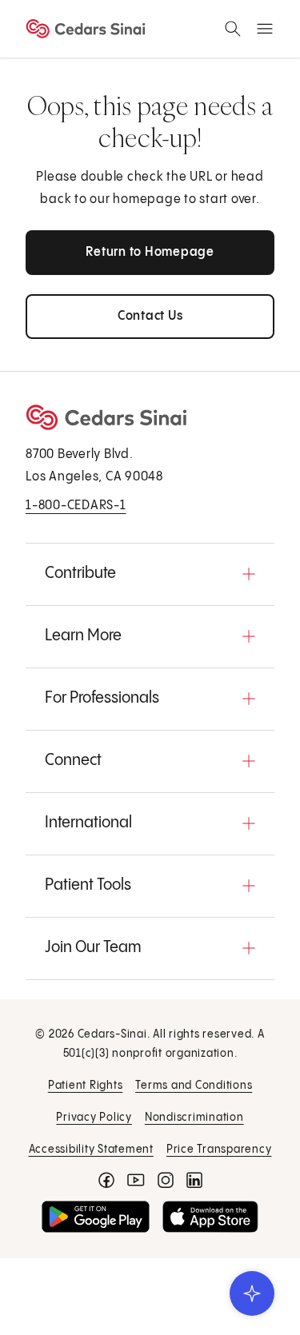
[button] (150, 574)
